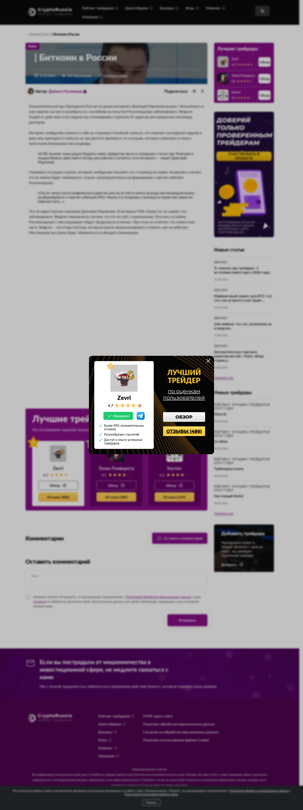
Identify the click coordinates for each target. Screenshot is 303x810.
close (208, 361)
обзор (184, 417)
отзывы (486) (184, 431)
